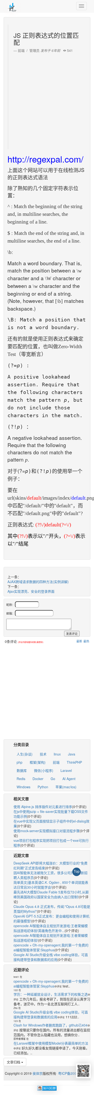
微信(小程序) (43, 770)
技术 (43, 754)
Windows (23, 786)
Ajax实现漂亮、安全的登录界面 (30, 591)
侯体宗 (37, 1073)
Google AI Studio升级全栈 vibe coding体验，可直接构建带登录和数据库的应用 (50, 957)
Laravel (66, 770)
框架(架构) (38, 762)
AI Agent (68, 778)
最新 (79, 641)
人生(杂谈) (25, 754)
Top (77, 871)
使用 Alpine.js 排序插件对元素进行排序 (42, 806)
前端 (56, 762)
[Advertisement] (47, 100)
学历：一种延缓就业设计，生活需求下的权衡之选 (50, 994)
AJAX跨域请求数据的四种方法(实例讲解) (38, 581)
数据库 (22, 770)
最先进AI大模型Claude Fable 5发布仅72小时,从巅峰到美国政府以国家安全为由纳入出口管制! (51, 894)
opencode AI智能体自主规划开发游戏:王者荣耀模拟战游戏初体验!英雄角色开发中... (50, 928)
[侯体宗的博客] (12, 6)
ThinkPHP (74, 762)
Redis (21, 778)
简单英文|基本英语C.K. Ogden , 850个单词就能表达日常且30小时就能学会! (50, 885)
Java (71, 754)
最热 (86, 641)
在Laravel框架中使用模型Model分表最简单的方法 (50, 1043)
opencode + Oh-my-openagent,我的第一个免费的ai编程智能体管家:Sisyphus (50, 947)
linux (57, 754)
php (19, 762)
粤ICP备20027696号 (73, 1073)
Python (43, 786)
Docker (38, 778)
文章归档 (14, 1062)
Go (53, 778)
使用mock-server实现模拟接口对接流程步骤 (46, 830)
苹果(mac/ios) (65, 786)
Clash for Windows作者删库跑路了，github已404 (50, 1025)
